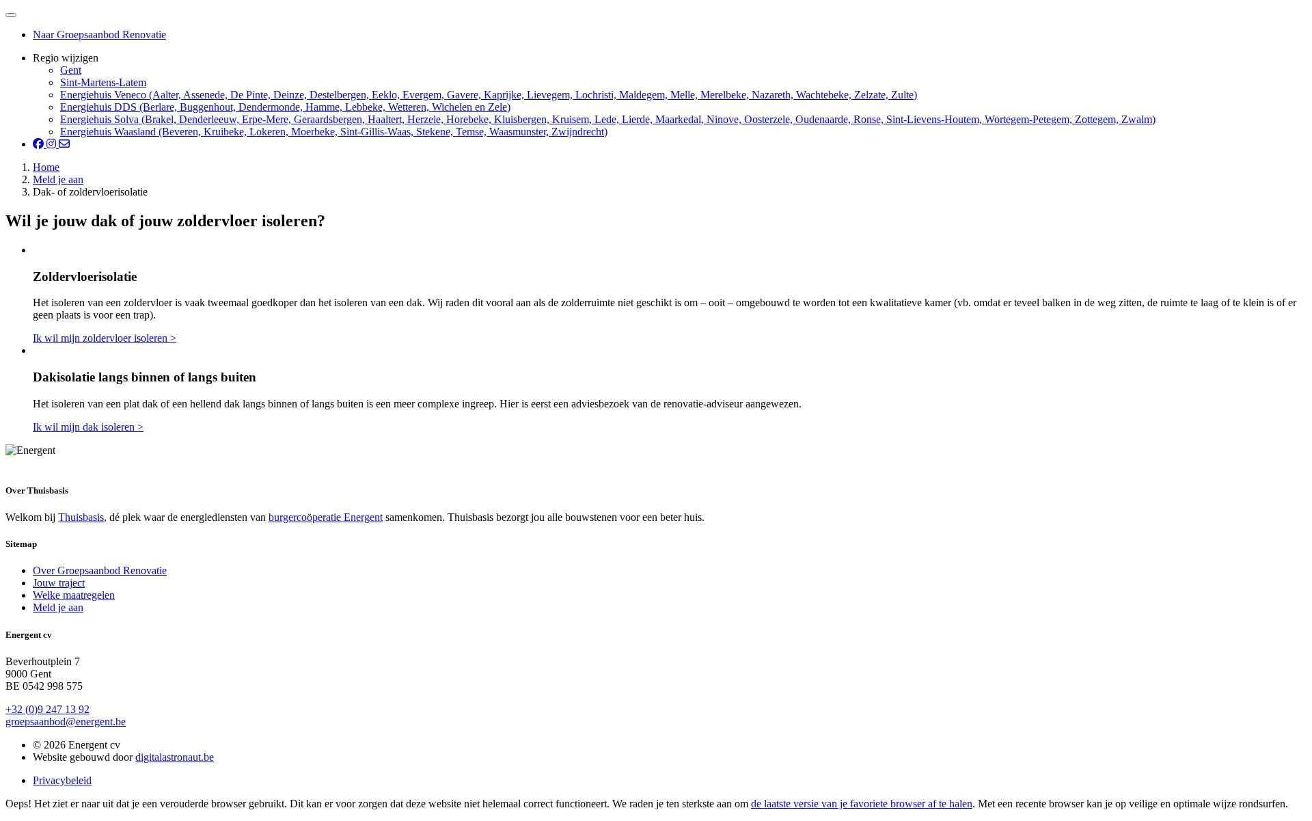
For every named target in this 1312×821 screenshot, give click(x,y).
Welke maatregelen (74, 595)
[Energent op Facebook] (39, 144)
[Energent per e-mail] (64, 144)
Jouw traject (59, 583)
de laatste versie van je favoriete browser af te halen (861, 803)
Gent (70, 70)
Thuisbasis (81, 517)
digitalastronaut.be (174, 757)
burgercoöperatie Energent (326, 517)
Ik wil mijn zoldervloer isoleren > (104, 338)
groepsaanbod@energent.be (65, 721)
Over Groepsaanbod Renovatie (100, 570)
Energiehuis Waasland (333, 131)
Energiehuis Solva (608, 119)
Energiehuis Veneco (488, 94)
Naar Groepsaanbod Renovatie (99, 34)
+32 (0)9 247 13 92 (47, 709)
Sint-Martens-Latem (103, 82)
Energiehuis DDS (285, 107)
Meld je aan (58, 179)
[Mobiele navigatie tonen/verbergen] (10, 15)
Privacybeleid (62, 780)
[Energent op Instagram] (52, 144)
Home (46, 167)
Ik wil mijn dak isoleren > (88, 427)
